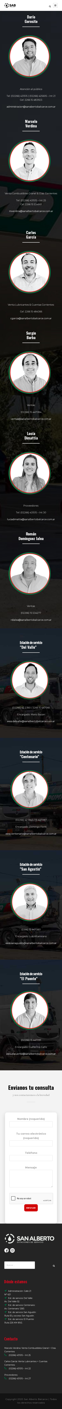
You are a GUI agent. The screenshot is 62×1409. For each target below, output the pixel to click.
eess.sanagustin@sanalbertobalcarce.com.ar (31, 943)
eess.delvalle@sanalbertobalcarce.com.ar (31, 721)
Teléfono (31, 1153)
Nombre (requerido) (31, 1119)
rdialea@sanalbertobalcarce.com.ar (31, 620)
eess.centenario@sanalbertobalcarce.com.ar (31, 833)
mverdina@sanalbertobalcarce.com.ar (31, 211)
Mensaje (31, 1167)
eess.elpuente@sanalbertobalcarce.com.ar (31, 1054)
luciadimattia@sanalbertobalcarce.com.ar (31, 519)
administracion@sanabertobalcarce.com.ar (31, 106)
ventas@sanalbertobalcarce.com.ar (31, 419)
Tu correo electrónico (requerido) (31, 1136)
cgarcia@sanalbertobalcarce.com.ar (31, 318)
